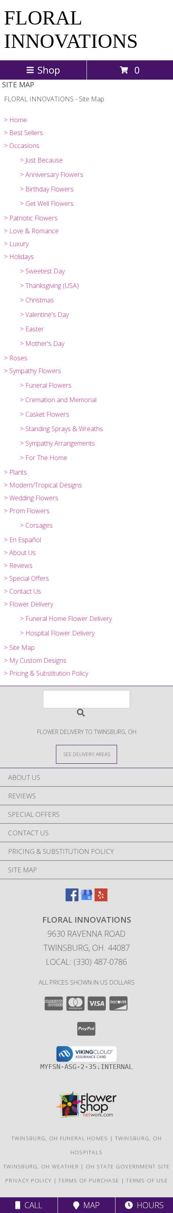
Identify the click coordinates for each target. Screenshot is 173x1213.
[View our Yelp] (101, 898)
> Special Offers (26, 578)
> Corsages (36, 525)
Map (89, 1205)
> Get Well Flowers (47, 203)
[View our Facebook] (72, 898)
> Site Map (19, 647)
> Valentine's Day (44, 314)
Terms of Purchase (88, 1180)
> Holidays (19, 256)
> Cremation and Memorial (58, 399)
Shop (48, 69)
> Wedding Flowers (31, 497)
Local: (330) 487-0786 (86, 961)
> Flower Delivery (28, 604)
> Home (15, 119)
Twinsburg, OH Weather (41, 1166)
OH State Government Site (128, 1166)
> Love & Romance (31, 230)
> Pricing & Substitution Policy (46, 673)
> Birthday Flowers (47, 189)
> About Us (20, 552)
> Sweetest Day (42, 271)
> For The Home (43, 457)
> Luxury (16, 243)
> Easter (32, 329)
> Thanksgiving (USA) (49, 285)
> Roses (15, 358)
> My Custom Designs (35, 660)
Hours (148, 1205)
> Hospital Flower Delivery (57, 633)
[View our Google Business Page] (86, 898)
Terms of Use (147, 1180)
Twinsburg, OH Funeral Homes (59, 1138)
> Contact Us (22, 591)
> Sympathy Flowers (32, 370)
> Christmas (37, 300)
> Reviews (18, 565)
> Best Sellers (23, 132)
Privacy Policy (28, 1180)
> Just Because (41, 160)
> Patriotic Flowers (31, 218)
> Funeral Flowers (46, 385)
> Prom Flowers (26, 510)
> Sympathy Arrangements (57, 443)
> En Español (22, 539)
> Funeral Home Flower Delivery (66, 618)
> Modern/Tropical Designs (43, 485)
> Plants (15, 472)
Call (31, 1205)
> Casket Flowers (44, 414)
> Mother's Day (42, 343)
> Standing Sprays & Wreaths (61, 428)
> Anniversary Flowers (51, 174)
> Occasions (21, 145)
